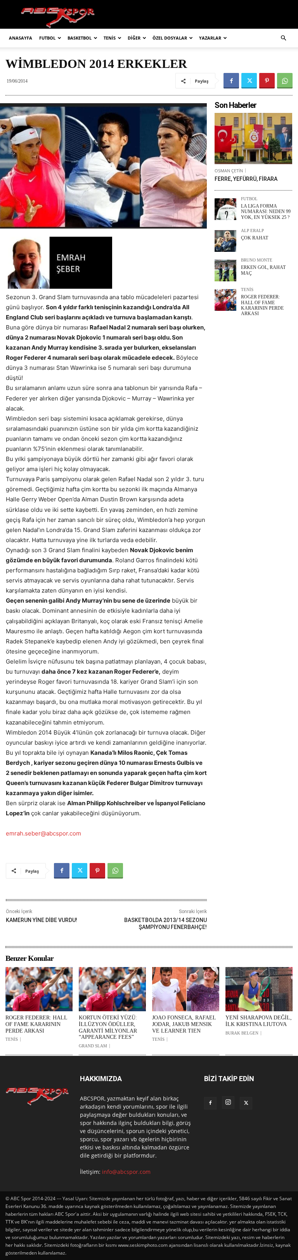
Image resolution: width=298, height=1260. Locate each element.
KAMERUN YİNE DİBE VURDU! (41, 920)
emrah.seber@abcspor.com (43, 833)
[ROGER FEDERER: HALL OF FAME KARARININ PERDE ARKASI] (225, 300)
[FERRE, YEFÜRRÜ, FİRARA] (253, 138)
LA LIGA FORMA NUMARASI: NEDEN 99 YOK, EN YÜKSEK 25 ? (266, 211)
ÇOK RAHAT (254, 238)
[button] (283, 38)
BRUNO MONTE (256, 260)
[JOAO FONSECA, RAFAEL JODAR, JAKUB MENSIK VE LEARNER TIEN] (185, 989)
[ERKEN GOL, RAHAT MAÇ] (225, 270)
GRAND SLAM (93, 1046)
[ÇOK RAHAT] (225, 241)
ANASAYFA (20, 38)
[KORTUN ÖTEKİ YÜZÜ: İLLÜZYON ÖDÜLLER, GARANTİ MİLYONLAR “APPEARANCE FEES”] (112, 989)
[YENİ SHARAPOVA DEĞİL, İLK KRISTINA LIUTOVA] (259, 989)
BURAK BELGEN (241, 1033)
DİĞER (134, 38)
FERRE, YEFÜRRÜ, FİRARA (246, 179)
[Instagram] (228, 1102)
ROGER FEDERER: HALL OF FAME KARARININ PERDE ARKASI (262, 305)
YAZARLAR (210, 38)
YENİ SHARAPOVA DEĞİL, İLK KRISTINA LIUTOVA (258, 1021)
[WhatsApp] (285, 80)
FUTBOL (47, 38)
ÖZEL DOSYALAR (169, 38)
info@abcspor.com (126, 1171)
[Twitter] (249, 80)
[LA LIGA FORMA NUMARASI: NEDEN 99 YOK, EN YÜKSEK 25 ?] (225, 209)
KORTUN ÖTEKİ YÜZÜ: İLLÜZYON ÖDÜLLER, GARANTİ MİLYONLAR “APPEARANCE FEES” (108, 1027)
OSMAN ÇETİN (229, 170)
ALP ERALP (252, 231)
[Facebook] (231, 80)
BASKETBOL (80, 38)
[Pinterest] (267, 80)
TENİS (110, 38)
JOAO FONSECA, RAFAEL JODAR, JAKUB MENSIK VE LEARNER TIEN (184, 1024)
